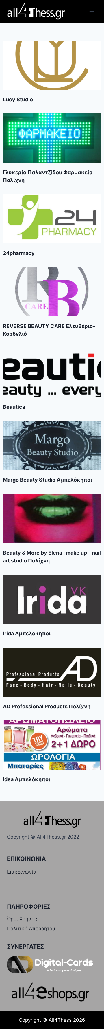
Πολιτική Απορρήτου (31, 928)
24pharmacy (19, 253)
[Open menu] (91, 11)
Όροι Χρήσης (22, 919)
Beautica (14, 407)
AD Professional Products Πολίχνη (46, 706)
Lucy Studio (18, 99)
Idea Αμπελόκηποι (26, 779)
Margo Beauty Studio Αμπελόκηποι (47, 480)
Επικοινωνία (21, 872)
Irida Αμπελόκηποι (27, 633)
